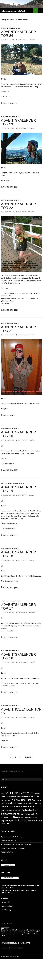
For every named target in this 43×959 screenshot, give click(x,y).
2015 (15, 793)
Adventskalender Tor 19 (18, 489)
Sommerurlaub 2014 (27, 814)
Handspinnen (10, 803)
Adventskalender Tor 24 (18, 34)
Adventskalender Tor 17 (18, 606)
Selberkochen (29, 810)
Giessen (39, 800)
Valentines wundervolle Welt (13, 11)
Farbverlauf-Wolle (7, 852)
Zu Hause (37, 820)
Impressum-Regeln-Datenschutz (12, 771)
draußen (21, 799)
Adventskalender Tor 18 (18, 554)
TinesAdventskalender (28, 817)
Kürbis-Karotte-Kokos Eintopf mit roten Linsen (16, 844)
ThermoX (9, 818)
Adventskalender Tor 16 (18, 656)
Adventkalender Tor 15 (21, 711)
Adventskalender (10, 28)
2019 (36, 793)
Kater (39, 803)
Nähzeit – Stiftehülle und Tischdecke (13, 848)
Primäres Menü (40, 10)
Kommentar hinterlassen (26, 39)
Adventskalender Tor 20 (18, 434)
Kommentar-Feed (7, 906)
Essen (29, 799)
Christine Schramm (18, 930)
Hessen (25, 803)
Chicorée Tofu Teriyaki (8, 840)
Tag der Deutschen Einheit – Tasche (12, 837)
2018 (31, 793)
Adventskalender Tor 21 (18, 329)
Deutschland (5, 800)
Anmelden (4, 898)
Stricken (4, 818)
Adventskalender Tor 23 (18, 122)
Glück (2, 803)
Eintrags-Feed (5, 902)
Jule (19, 28)
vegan (4, 820)
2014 (9, 793)
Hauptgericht (20, 803)
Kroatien (11, 806)
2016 (20, 793)
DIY (13, 799)
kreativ (4, 806)
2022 (8, 796)
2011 (2, 28)
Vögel (21, 821)
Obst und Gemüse (7, 810)
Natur (30, 806)
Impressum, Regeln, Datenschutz (11, 948)
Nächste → (28, 757)
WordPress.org (6, 910)
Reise (18, 810)
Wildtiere (28, 820)
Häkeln (30, 803)
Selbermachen (9, 813)
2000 (2, 483)
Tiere (16, 817)
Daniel (36, 796)
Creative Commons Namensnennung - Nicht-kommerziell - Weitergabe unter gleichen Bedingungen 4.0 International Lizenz (20, 934)
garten (35, 800)
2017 (25, 793)
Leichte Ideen (21, 806)
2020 (39, 793)
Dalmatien (28, 796)
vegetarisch (13, 820)
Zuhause (5, 823)
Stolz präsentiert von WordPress (10, 956)
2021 (3, 796)
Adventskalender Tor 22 (18, 206)
